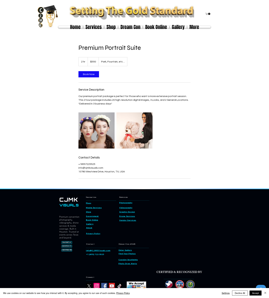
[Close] (265, 293)
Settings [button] (226, 293)
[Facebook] (104, 286)
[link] (88, 74)
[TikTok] (119, 286)
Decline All (240, 293)
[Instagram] (97, 286)
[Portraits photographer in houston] (96, 130)
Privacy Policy (123, 293)
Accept (255, 293)
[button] (208, 14)
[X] (89, 286)
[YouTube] (112, 286)
